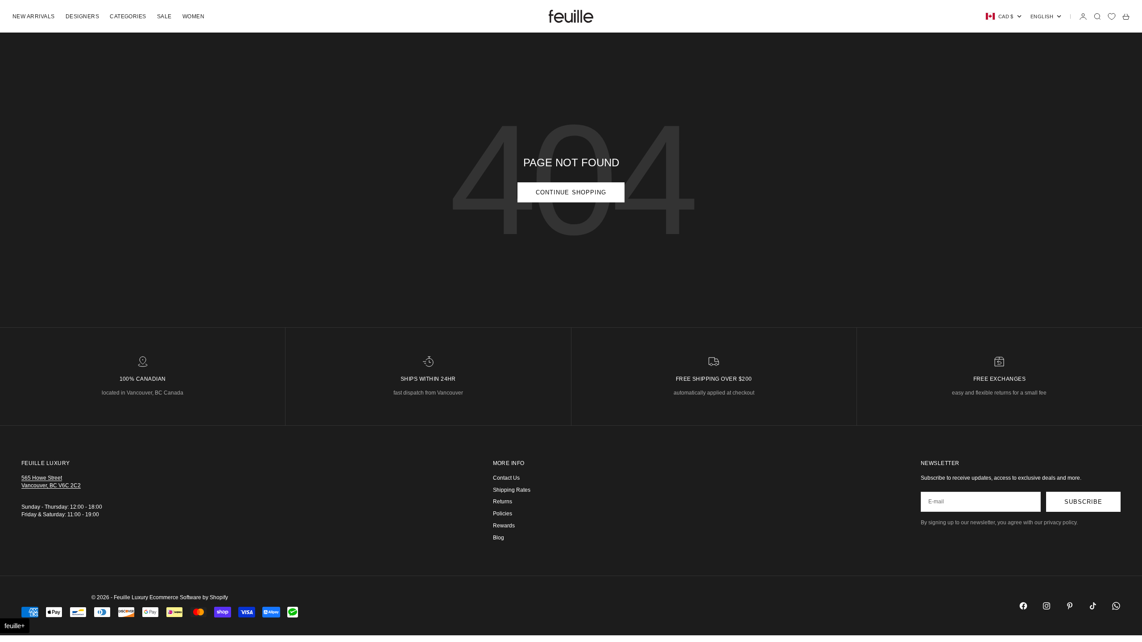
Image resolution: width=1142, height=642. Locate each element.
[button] (14, 625)
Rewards (504, 526)
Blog (498, 538)
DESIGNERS (82, 16)
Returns (502, 501)
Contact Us (506, 478)
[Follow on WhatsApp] (1116, 605)
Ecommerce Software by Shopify (188, 597)
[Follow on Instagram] (1046, 605)
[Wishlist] (1111, 16)
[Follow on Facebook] (1023, 605)
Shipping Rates (511, 490)
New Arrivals (33, 16)
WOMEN (193, 16)
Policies (502, 513)
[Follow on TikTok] (1092, 605)
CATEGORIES (128, 16)
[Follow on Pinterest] (1069, 605)
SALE (164, 16)
